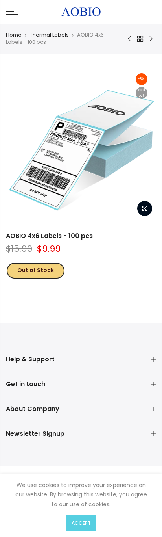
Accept (81, 523)
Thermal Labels (49, 35)
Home (14, 35)
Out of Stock (35, 270)
